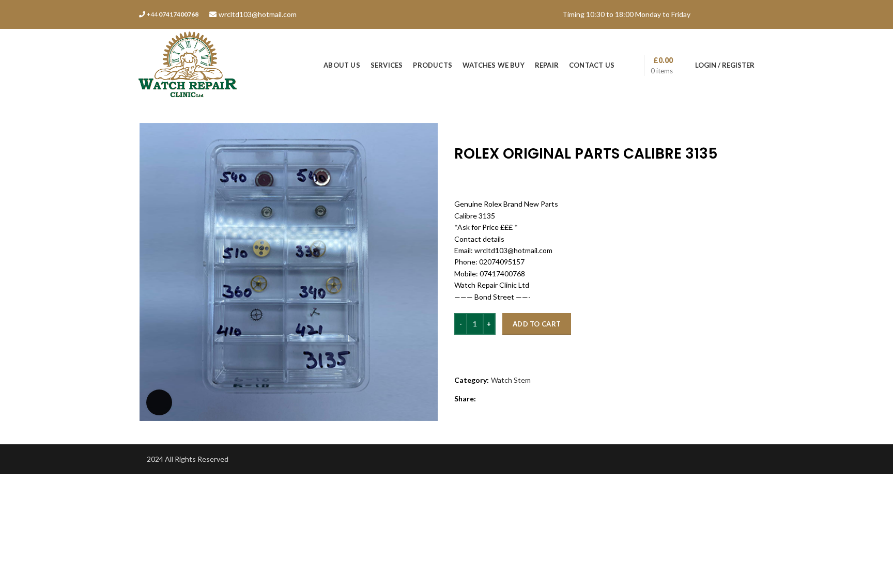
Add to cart (537, 324)
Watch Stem (499, 128)
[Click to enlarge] (159, 402)
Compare (478, 351)
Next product (749, 128)
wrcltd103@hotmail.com (258, 14)
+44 (172, 14)
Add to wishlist (540, 351)
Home (463, 128)
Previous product (728, 128)
